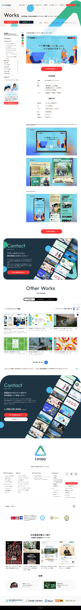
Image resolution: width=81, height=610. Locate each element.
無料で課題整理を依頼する (18, 272)
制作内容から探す (7, 41)
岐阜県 (53, 92)
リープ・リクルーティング (41, 479)
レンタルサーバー (8, 488)
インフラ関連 (11, 368)
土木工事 (58, 87)
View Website (73, 64)
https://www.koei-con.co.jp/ (53, 83)
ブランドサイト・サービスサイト (11, 45)
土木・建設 (55, 85)
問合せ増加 (48, 111)
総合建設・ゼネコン (50, 87)
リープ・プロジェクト (42, 476)
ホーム (6, 368)
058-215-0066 (13, 409)
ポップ (56, 108)
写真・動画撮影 (8, 490)
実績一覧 (10, 506)
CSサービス (7, 492)
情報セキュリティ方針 (69, 490)
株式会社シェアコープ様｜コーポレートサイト (37, 328)
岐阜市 (58, 92)
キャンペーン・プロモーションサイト (11, 54)
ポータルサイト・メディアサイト (11, 50)
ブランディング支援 (8, 486)
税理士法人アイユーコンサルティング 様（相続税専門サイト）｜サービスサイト (14, 329)
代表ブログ (55, 492)
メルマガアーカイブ (56, 496)
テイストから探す (7, 69)
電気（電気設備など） (44, 368)
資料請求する (15, 419)
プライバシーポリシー (69, 488)
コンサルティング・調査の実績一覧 (63, 308)
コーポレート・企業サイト (55, 22)
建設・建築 (48, 85)
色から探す (6, 62)
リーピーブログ (56, 490)
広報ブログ (55, 494)
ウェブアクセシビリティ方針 (70, 497)
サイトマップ (67, 495)
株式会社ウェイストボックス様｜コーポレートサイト (63, 328)
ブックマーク (77, 312)
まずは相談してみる (71, 483)
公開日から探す (7, 73)
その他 (7, 58)
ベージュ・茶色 (49, 105)
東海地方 (48, 92)
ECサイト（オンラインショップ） (11, 48)
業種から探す (6, 60)
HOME (40, 22)
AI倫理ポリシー (68, 492)
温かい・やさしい (49, 108)
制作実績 (46, 22)
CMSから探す (7, 71)
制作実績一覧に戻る (38, 362)
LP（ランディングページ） (10, 52)
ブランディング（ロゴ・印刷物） (11, 56)
